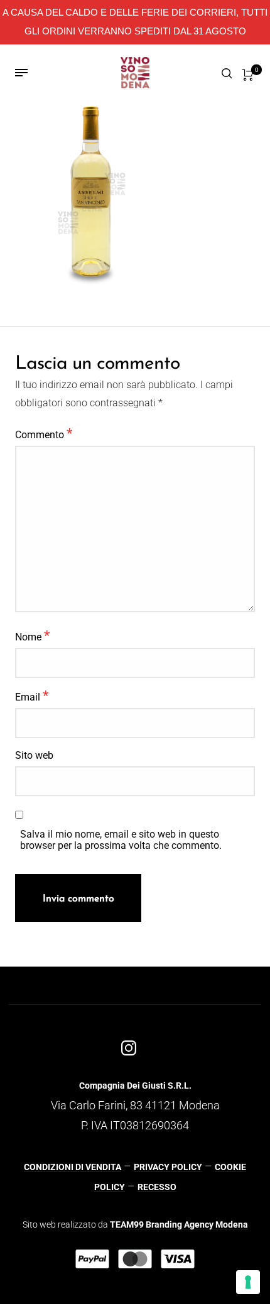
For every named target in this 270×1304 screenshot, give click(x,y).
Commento (43, 433)
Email (31, 695)
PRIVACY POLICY (168, 1167)
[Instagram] (128, 1047)
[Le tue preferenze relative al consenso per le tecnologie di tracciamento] (248, 1282)
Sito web (34, 755)
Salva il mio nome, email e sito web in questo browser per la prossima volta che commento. (121, 840)
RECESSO (157, 1187)
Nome (32, 635)
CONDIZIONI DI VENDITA (72, 1167)
